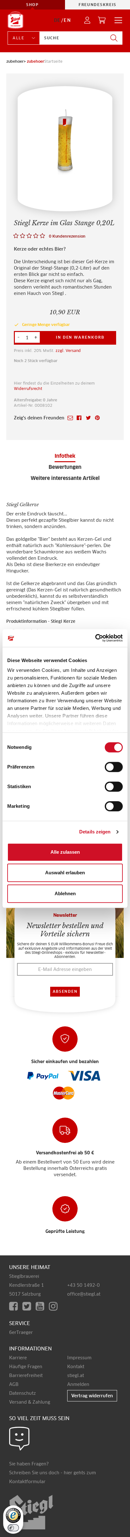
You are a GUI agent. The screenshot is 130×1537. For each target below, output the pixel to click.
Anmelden (78, 1384)
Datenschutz (22, 1393)
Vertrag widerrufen (92, 1396)
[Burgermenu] (116, 20)
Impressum (79, 1358)
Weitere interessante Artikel (65, 478)
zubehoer (35, 61)
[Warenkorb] (102, 20)
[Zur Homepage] (15, 20)
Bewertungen (65, 467)
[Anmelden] (87, 20)
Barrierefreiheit (26, 1375)
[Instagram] (54, 1306)
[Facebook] (15, 1306)
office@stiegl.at (83, 1294)
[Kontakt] (19, 1438)
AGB (14, 1384)
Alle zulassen (65, 852)
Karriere (18, 1358)
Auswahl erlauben (65, 872)
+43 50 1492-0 (83, 1285)
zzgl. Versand (68, 350)
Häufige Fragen (25, 1366)
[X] (29, 1306)
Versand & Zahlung (29, 1402)
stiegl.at (75, 1375)
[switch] (114, 767)
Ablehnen (65, 893)
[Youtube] (42, 1306)
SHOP (32, 4)
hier (68, 1473)
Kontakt (75, 1366)
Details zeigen (94, 831)
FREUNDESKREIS (97, 4)
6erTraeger (21, 1332)
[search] (114, 38)
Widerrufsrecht (28, 388)
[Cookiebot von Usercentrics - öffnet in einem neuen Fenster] (95, 638)
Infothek (65, 456)
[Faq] (44, 1076)
